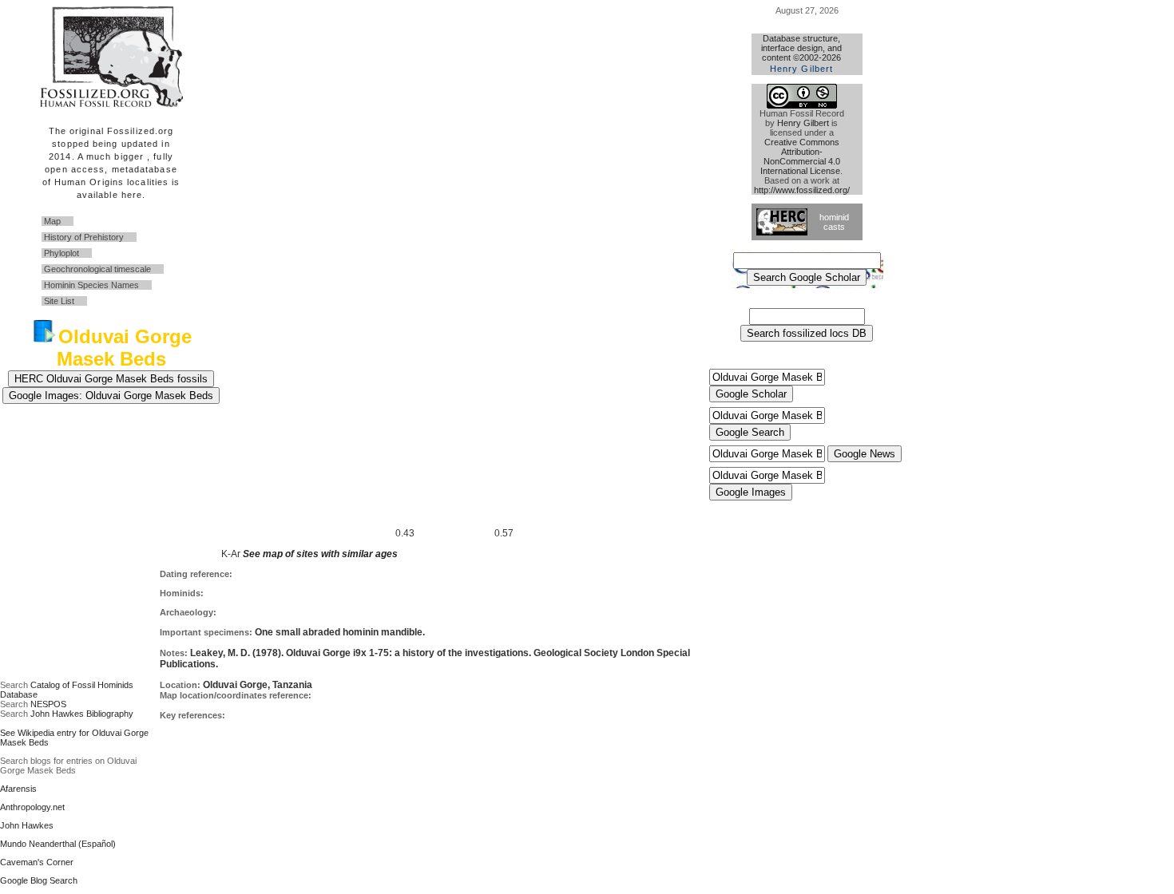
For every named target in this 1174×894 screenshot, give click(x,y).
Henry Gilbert (803, 123)
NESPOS (48, 704)
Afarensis (18, 788)
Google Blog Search (38, 880)
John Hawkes (27, 825)
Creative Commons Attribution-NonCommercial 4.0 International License (800, 156)
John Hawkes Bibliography (81, 713)
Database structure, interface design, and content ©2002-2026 (801, 53)
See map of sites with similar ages (319, 554)
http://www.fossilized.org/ (802, 190)
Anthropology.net (32, 807)
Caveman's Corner (36, 862)
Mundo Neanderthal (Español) (58, 844)
